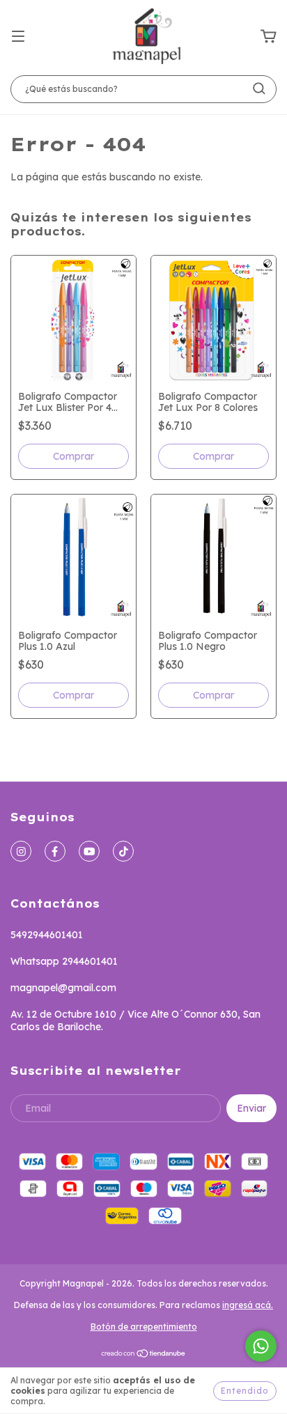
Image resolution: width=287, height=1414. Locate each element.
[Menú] (18, 37)
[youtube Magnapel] (89, 851)
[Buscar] (259, 88)
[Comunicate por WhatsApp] (261, 1346)
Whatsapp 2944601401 (64, 961)
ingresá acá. (247, 1305)
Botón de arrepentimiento (144, 1326)
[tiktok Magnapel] (123, 851)
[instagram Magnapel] (20, 851)
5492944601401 (46, 935)
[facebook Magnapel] (55, 851)
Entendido (245, 1390)
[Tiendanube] (143, 1355)
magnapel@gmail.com (63, 987)
